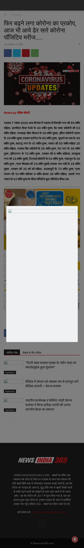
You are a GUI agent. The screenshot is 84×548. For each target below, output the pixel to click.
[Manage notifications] (75, 539)
